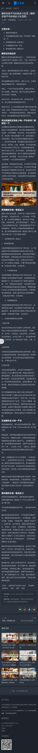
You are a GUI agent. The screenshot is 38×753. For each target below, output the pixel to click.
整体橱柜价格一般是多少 (15, 49)
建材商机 (9, 8)
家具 (17, 588)
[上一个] (2, 341)
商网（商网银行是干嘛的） (12, 621)
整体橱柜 (31, 586)
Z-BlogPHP (19, 710)
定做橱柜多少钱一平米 (14, 45)
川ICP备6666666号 (10, 713)
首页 (2, 8)
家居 (12, 588)
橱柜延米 (5, 588)
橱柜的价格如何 (11, 33)
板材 (23, 588)
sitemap (30, 710)
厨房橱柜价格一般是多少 (15, 42)
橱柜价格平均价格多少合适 (17, 586)
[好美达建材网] (19, 5)
